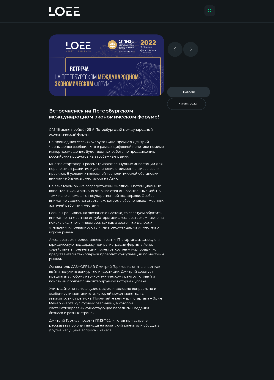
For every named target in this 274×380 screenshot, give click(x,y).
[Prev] (175, 51)
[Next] (191, 51)
